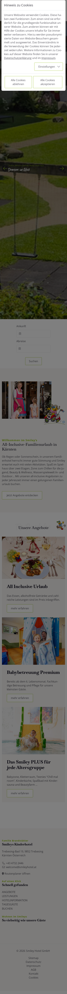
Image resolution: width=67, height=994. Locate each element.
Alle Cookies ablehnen (18, 82)
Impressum (48, 58)
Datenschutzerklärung (18, 58)
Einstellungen (46, 66)
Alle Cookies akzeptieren (47, 82)
